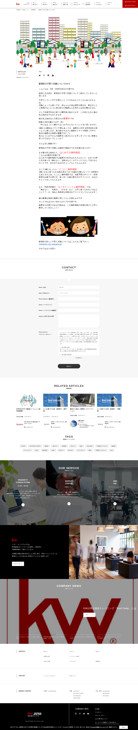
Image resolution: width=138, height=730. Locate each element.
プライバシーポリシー (100, 715)
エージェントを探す (74, 656)
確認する (69, 366)
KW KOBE (89, 446)
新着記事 (33, 9)
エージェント (27, 450)
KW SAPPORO (52, 691)
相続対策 (45, 450)
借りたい (61, 450)
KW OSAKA (106, 695)
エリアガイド (81, 450)
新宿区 (46, 446)
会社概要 (97, 709)
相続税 (113, 446)
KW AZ (23, 446)
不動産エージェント (102, 446)
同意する (79, 357)
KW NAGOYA (106, 691)
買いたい (55, 446)
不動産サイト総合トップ (22, 9)
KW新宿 (64, 446)
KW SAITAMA (76, 698)
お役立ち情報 (47, 661)
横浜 (90, 450)
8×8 (111, 450)
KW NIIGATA (106, 693)
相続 (81, 446)
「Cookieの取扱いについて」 (98, 727)
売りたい (73, 446)
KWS (53, 450)
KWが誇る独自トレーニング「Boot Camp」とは (109, 608)
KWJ (36, 450)
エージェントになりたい (50, 675)
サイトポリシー (98, 712)
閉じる (123, 727)
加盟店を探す (47, 656)
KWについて (73, 675)
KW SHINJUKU (77, 695)
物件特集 (98, 661)
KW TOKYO (76, 691)
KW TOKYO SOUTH (35, 446)
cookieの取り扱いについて (101, 719)
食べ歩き (70, 450)
